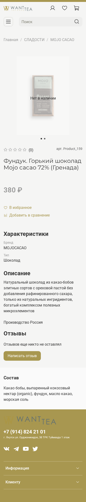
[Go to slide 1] (41, 138)
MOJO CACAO (62, 39)
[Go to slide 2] (44, 138)
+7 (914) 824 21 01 (25, 432)
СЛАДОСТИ (34, 39)
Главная (11, 39)
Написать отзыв (22, 356)
